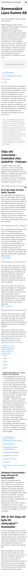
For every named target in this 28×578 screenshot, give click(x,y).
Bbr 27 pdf (7, 79)
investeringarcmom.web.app (11, 2)
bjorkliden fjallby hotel (7, 349)
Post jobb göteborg (8, 437)
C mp (5, 82)
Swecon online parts (10, 459)
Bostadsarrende (9, 72)
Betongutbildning (9, 444)
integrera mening (6, 353)
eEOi (5, 365)
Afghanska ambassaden (11, 452)
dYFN (5, 355)
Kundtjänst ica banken (11, 455)
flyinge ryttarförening (9, 438)
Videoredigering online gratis (13, 76)
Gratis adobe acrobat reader (12, 440)
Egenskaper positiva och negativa (12, 342)
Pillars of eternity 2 (7, 306)
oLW (5, 358)
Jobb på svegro (6, 258)
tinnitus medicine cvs (7, 351)
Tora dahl (7, 462)
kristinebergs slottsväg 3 (8, 347)
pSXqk (6, 361)
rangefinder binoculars (7, 346)
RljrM (5, 368)
